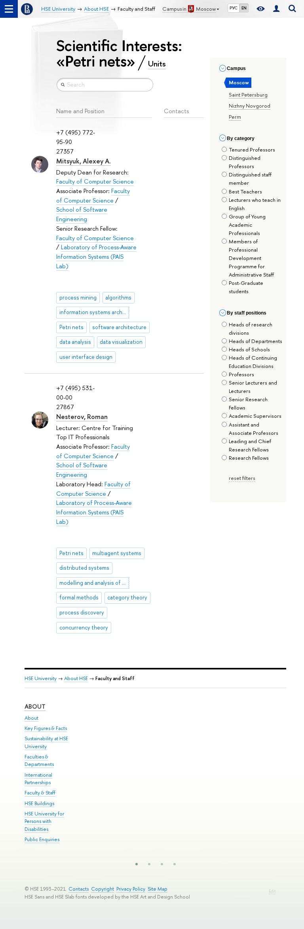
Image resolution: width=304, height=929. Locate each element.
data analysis (75, 341)
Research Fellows (249, 457)
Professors (241, 374)
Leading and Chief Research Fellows (250, 445)
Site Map (157, 888)
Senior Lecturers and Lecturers (253, 386)
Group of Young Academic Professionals (247, 225)
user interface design (85, 356)
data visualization (121, 341)
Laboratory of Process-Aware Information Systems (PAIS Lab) (96, 256)
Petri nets (71, 327)
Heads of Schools (249, 349)
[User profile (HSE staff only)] (276, 9)
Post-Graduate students (246, 287)
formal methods (79, 597)
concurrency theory (83, 627)
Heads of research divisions (250, 328)
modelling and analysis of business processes (94, 582)
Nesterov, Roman (82, 416)
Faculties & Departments (39, 760)
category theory (127, 597)
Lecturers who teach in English (255, 204)
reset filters (242, 478)
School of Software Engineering (81, 214)
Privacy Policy (130, 888)
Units (157, 64)
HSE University (41, 678)
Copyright (102, 888)
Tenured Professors (252, 149)
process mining (78, 297)
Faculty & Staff (40, 792)
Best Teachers (245, 191)
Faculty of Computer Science (95, 181)
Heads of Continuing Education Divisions (253, 362)
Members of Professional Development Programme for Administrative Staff (251, 258)
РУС (234, 8)
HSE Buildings (39, 803)
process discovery (81, 612)
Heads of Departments (255, 341)
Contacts (78, 888)
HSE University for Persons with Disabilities (44, 821)
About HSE (76, 678)
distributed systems (84, 567)
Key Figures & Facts (46, 728)
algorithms (118, 297)
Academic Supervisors (255, 415)
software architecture (119, 327)
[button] (136, 864)
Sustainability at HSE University (46, 742)
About (35, 706)
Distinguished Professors (244, 162)
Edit (272, 891)
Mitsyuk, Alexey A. (83, 160)
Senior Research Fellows (248, 403)
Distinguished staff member (250, 178)
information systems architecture (94, 312)
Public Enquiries (42, 839)
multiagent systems (116, 553)
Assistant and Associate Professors (253, 428)
